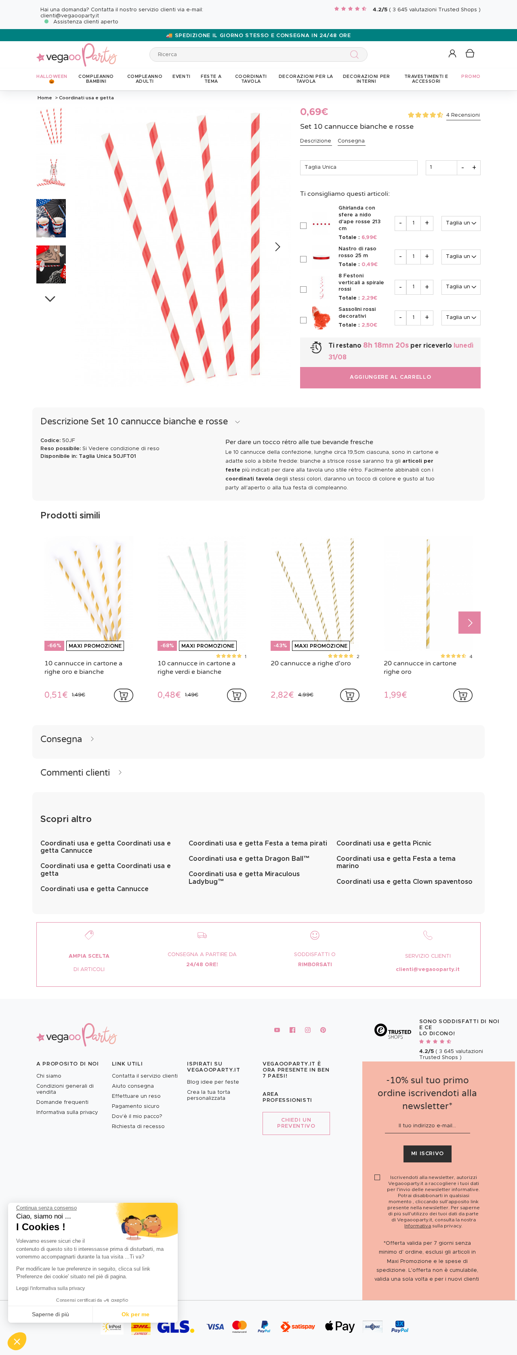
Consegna (351, 141)
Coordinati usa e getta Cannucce (94, 889)
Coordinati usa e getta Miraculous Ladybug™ (244, 878)
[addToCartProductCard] (123, 695)
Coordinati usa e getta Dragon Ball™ (249, 859)
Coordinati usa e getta (86, 97)
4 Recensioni (463, 115)
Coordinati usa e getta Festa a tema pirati (258, 843)
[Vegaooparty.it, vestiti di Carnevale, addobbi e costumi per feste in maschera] (76, 50)
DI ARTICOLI (89, 969)
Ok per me (135, 1314)
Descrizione (315, 141)
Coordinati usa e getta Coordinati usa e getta (105, 870)
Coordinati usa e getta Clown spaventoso (404, 882)
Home (44, 97)
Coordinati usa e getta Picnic (383, 843)
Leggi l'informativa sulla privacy (50, 1288)
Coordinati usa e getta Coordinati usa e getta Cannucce (105, 847)
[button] (17, 1341)
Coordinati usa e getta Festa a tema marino (396, 862)
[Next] (277, 247)
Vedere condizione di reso (124, 448)
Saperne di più (50, 1314)
